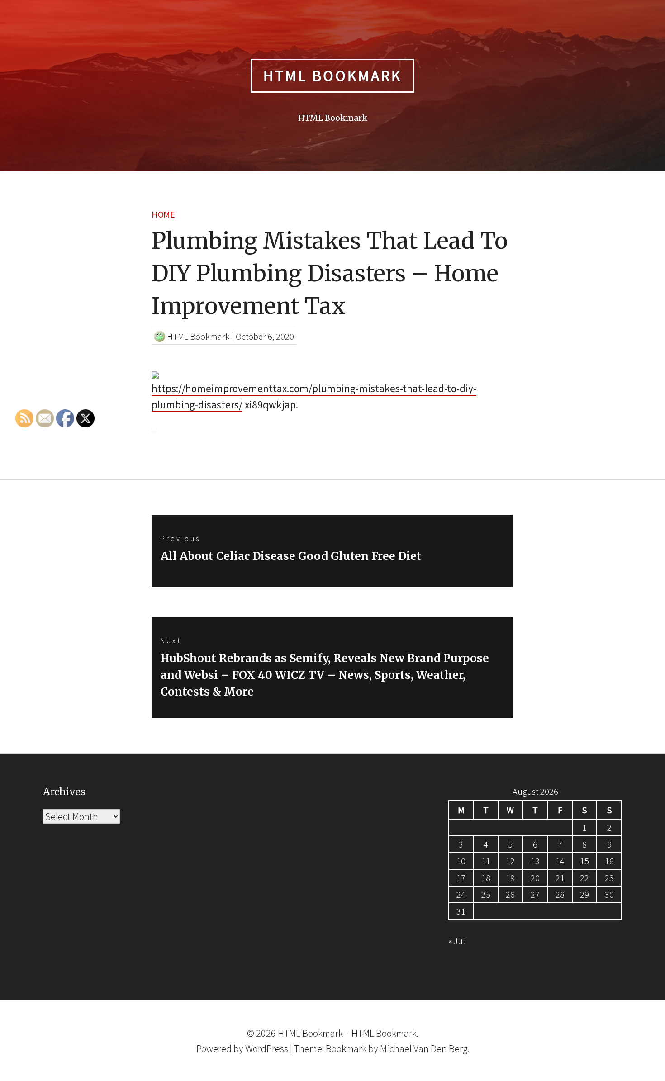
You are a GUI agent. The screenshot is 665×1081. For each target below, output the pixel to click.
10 (461, 861)
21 (560, 877)
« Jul (456, 940)
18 (485, 877)
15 (584, 861)
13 (535, 861)
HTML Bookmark (332, 75)
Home (163, 214)
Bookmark (346, 1048)
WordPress (266, 1048)
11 (485, 861)
